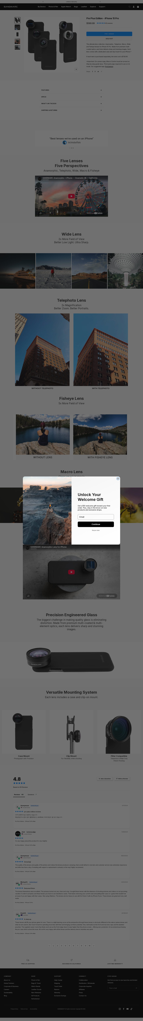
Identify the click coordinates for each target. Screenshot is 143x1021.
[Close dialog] (118, 478)
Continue (96, 524)
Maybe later (96, 530)
